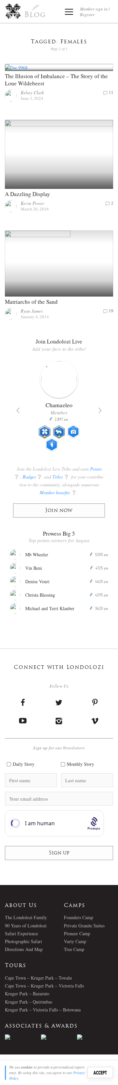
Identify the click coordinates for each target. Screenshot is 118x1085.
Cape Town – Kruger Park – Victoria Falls (44, 986)
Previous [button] (18, 410)
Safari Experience (21, 933)
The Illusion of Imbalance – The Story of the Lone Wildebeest (56, 79)
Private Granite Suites (84, 925)
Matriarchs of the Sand (31, 301)
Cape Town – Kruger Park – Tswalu (38, 978)
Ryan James (32, 311)
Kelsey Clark (32, 92)
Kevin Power (32, 203)
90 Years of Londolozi (26, 925)
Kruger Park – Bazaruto (27, 993)
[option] (59, 408)
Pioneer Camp (77, 933)
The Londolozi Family (26, 917)
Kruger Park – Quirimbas (28, 1002)
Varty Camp (75, 941)
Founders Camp (78, 917)
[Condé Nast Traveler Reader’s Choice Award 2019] (23, 1037)
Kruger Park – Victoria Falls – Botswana (43, 1010)
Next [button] (100, 410)
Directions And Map (24, 949)
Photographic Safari (23, 941)
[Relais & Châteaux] (95, 1037)
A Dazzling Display (27, 194)
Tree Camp (74, 949)
